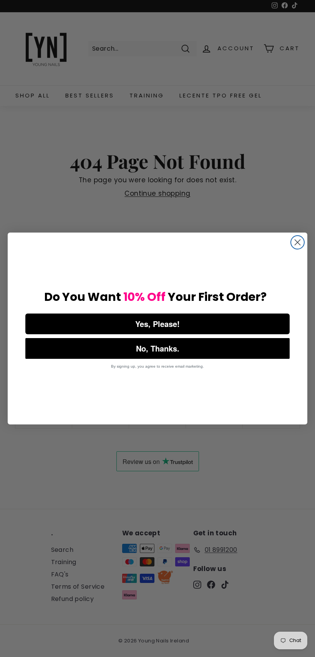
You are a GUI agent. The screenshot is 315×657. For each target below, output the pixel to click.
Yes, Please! (157, 323)
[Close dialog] (297, 242)
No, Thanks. (157, 348)
